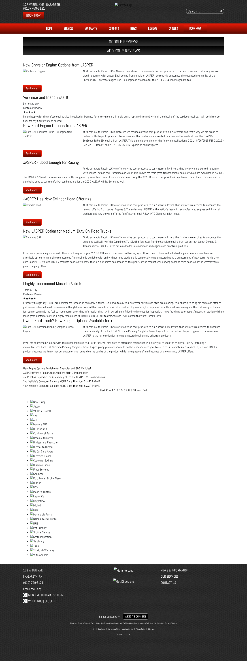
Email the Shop (32, 589)
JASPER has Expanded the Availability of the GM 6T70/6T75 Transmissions (64, 377)
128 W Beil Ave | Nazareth (41, 4)
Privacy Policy (140, 629)
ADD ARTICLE (121, 634)
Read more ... (32, 88)
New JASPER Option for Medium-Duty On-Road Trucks (67, 231)
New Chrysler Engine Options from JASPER (58, 65)
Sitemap (151, 629)
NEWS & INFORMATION (175, 570)
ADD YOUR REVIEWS (123, 50)
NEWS (133, 28)
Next (139, 390)
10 (134, 390)
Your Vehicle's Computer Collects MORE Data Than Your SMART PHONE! (61, 381)
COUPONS (114, 28)
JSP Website (158, 623)
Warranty (91, 28)
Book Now (33, 15)
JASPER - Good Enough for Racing (51, 162)
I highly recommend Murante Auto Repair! (57, 283)
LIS (129, 634)
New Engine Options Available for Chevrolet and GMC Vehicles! (57, 368)
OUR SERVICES (169, 576)
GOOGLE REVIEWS (123, 41)
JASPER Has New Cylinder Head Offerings (57, 199)
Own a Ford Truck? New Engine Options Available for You (69, 320)
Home (49, 28)
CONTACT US (168, 582)
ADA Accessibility (114, 629)
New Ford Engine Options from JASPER (55, 125)
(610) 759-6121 (34, 8)
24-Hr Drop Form (99, 629)
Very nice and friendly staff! (45, 97)
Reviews (152, 28)
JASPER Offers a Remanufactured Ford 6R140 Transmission (55, 373)
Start (102, 390)
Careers (173, 28)
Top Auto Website (171, 623)
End (145, 390)
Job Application (127, 629)
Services (68, 28)
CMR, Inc (149, 623)
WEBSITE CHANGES (135, 616)
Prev (108, 390)
